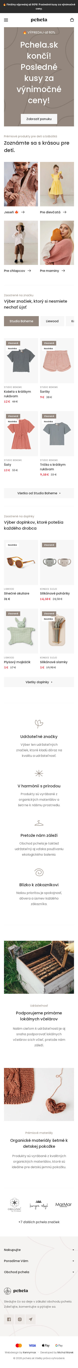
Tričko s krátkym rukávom (53, 467)
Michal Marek (65, 1352)
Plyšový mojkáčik (17, 662)
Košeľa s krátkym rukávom (17, 394)
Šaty (7, 465)
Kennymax (29, 1352)
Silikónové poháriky (55, 593)
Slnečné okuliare (16, 593)
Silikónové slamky (54, 662)
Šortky (45, 392)
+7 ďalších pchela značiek (39, 1222)
